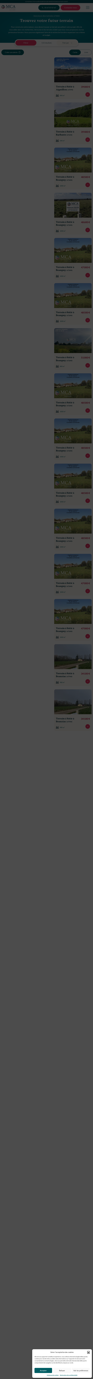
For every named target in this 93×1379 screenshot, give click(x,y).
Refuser (62, 1370)
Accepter (43, 1370)
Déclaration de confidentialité (68, 1375)
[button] (88, 1352)
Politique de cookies (53, 1375)
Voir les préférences (80, 1370)
